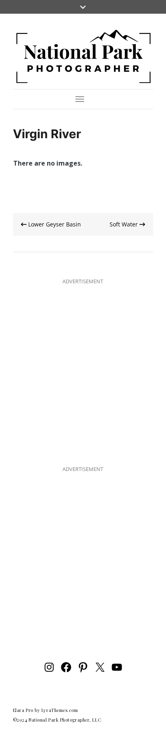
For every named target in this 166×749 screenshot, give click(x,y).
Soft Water (124, 224)
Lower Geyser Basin (54, 224)
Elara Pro (23, 710)
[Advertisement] (83, 369)
